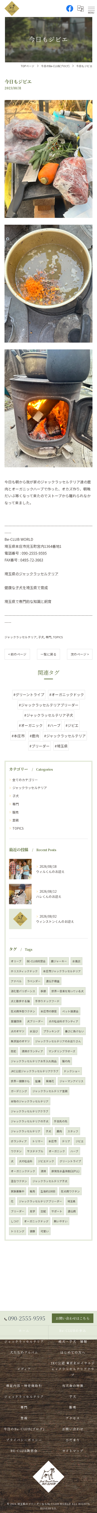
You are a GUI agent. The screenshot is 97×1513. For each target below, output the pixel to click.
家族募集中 (17, 1191)
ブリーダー (17, 1211)
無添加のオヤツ (20, 1041)
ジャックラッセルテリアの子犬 (29, 1121)
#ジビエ (72, 725)
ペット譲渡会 (70, 1011)
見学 (32, 1211)
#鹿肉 (34, 735)
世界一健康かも (20, 1081)
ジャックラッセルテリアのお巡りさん (58, 1041)
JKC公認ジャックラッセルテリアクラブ (34, 1071)
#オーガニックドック (66, 694)
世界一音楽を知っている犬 (67, 991)
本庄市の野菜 (49, 1011)
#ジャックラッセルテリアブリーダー (49, 705)
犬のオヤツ (17, 1031)
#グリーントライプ (28, 694)
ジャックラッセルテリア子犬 (49, 1181)
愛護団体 (16, 1021)
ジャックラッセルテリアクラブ (29, 1111)
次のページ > (80, 654)
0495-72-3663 (31, 560)
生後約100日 (48, 1191)
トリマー (37, 1141)
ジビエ (80, 1141)
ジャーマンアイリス (71, 1081)
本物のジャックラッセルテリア (29, 1101)
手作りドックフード (47, 1001)
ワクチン (16, 1151)
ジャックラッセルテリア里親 (49, 1091)
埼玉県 (71, 1201)
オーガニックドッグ (36, 1221)
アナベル (16, 981)
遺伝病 (72, 1211)
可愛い (45, 1231)
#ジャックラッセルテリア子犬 (48, 715)
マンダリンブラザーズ (61, 1051)
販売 (15, 812)
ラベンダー (34, 981)
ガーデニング (19, 1091)
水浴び (34, 1031)
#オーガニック (31, 725)
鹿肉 (59, 1131)
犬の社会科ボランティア (63, 1021)
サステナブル (35, 1151)
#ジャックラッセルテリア (65, 735)
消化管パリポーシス (23, 991)
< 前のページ (17, 654)
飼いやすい (60, 1221)
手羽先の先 (60, 1121)
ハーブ (74, 1151)
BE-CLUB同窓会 (36, 961)
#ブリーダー (39, 746)
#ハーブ (54, 725)
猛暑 (38, 1081)
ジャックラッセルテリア (21, 637)
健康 (32, 1231)
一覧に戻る (48, 654)
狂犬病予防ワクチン (23, 1011)
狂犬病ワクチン (70, 1191)
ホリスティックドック (24, 971)
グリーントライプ (70, 1161)
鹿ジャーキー (59, 961)
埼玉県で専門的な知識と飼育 (28, 601)
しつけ (15, 1221)
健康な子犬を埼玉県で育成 (26, 587)
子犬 (41, 637)
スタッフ (72, 1131)
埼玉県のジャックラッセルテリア (31, 573)
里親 (15, 820)
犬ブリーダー (35, 1021)
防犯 (13, 1051)
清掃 (43, 1171)
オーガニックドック (23, 1171)
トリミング (17, 1231)
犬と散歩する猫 (20, 1001)
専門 (48, 637)
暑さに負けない (74, 1031)
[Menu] (91, 8)
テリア (66, 1141)
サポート (56, 1211)
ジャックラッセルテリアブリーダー (40, 1201)
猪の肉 (66, 1061)
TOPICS (58, 637)
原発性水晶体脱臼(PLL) (65, 1171)
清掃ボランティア (32, 1051)
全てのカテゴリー (25, 779)
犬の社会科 (25, 1161)
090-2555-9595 (34, 553)
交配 (43, 1211)
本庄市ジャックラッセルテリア (62, 971)
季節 (43, 991)
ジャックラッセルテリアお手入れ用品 (34, 1061)
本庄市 (52, 1141)
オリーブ (16, 961)
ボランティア (19, 1141)
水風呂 (76, 961)
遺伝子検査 (53, 981)
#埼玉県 (61, 746)
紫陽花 (50, 1081)
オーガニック (57, 1151)
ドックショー (72, 1071)
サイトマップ (72, 1450)
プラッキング (51, 1031)
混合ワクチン (19, 1181)
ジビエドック (46, 1161)
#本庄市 (18, 735)
